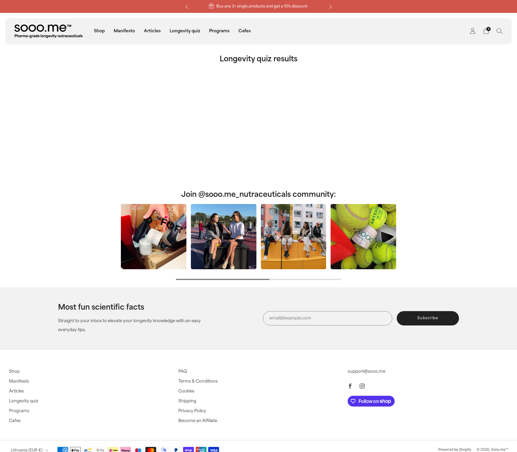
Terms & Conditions (198, 381)
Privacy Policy (192, 411)
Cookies (186, 391)
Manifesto (124, 31)
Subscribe (427, 318)
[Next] (330, 6)
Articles (152, 31)
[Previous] (187, 6)
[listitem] (258, 6)
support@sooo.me (366, 371)
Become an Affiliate (197, 421)
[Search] (500, 31)
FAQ (182, 371)
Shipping (187, 401)
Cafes (244, 31)
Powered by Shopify (454, 450)
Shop (99, 31)
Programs (219, 31)
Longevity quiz (185, 31)
